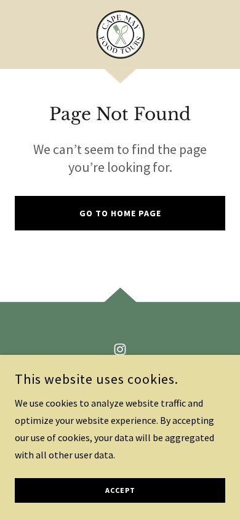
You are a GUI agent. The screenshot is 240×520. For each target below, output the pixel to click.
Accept (120, 490)
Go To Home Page (120, 213)
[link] (120, 34)
